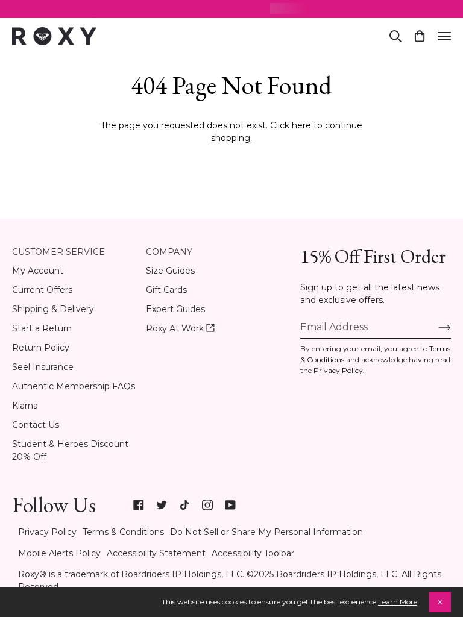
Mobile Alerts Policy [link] (59, 553)
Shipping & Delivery (53, 309)
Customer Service (58, 251)
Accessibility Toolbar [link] (253, 553)
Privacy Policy (338, 370)
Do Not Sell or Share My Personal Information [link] (266, 532)
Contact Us (35, 424)
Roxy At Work (180, 328)
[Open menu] (444, 36)
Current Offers (42, 289)
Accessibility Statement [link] (156, 553)
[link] (138, 505)
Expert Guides (175, 309)
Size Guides (170, 270)
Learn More (397, 601)
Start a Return (42, 328)
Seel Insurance (43, 367)
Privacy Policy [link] (47, 532)
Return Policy (40, 347)
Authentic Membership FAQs (73, 386)
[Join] (435, 327)
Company (169, 251)
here (301, 125)
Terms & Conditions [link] (123, 532)
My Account (37, 270)
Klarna (25, 405)
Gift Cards (166, 289)
